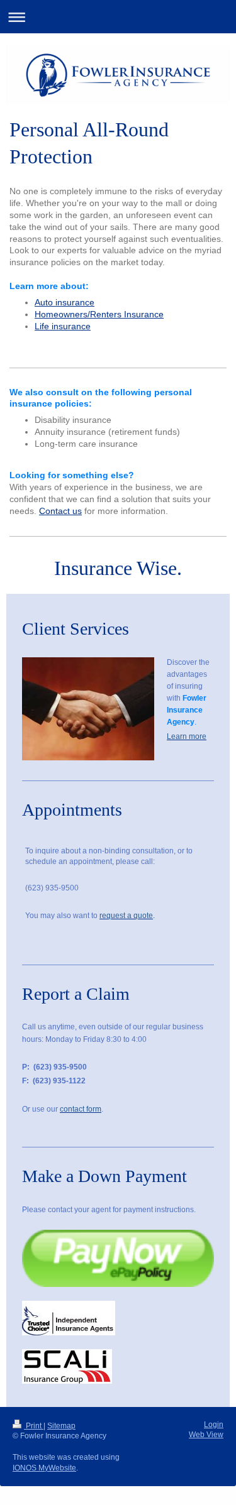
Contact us (60, 511)
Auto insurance (64, 302)
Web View (206, 1434)
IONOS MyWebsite (44, 1468)
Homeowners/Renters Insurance (99, 314)
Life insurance (63, 326)
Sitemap (61, 1425)
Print (33, 1425)
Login (213, 1424)
